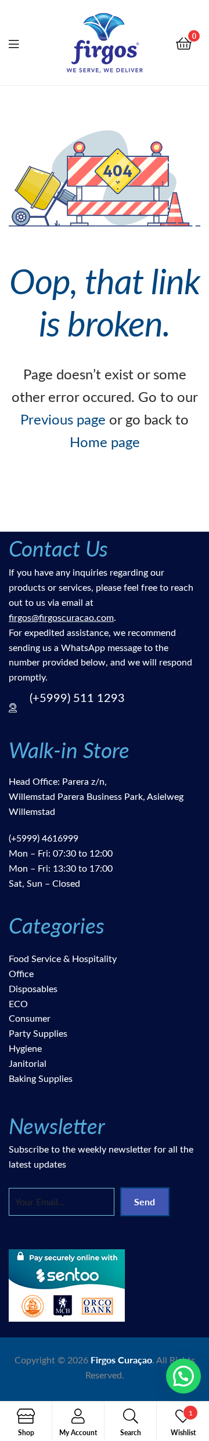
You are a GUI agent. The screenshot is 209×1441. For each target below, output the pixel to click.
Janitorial (27, 1063)
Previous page (63, 418)
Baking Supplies (41, 1078)
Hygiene (25, 1048)
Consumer (30, 1018)
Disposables (33, 988)
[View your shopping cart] (184, 42)
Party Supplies (38, 1033)
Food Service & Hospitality (63, 958)
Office (21, 973)
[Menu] (21, 42)
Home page (105, 441)
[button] (183, 1376)
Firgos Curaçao (121, 1359)
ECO (18, 1003)
